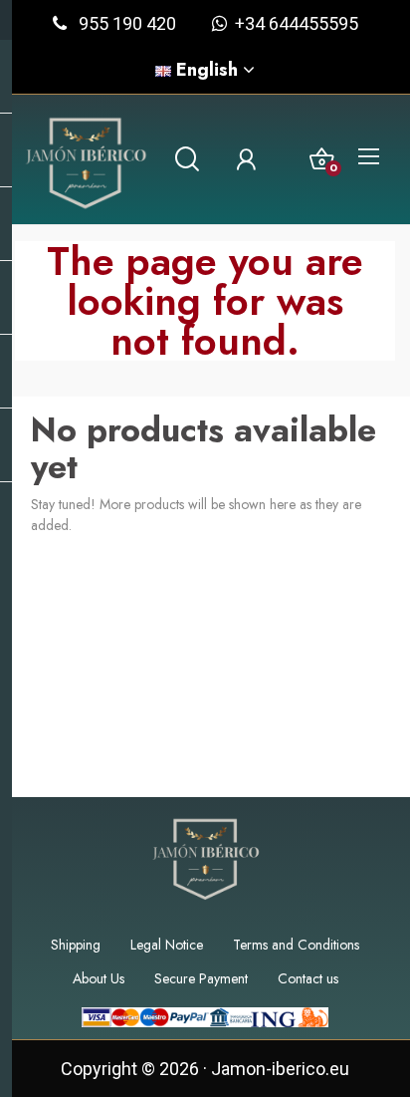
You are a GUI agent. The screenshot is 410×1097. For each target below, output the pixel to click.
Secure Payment (201, 978)
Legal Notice (166, 945)
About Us (98, 978)
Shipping (76, 945)
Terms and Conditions (296, 945)
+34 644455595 (292, 23)
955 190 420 (127, 23)
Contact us (308, 978)
